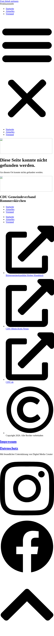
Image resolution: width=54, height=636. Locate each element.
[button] (27, 71)
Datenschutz (9, 448)
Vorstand (10, 14)
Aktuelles (10, 11)
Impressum (8, 441)
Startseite (10, 8)
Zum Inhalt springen (9, 1)
